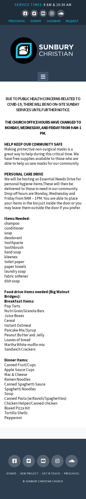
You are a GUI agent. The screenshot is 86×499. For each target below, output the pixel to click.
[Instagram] (51, 13)
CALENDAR (54, 21)
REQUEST (72, 21)
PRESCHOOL (16, 21)
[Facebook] (25, 13)
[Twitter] (34, 13)
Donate (11, 473)
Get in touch (51, 473)
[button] (43, 77)
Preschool (72, 473)
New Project (29, 473)
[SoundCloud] (60, 13)
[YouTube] (43, 13)
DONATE (36, 21)
